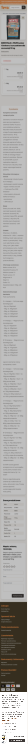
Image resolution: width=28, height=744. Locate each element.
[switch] (3, 742)
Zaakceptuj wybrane (18, 736)
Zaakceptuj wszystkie (16, 740)
